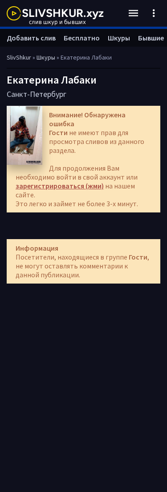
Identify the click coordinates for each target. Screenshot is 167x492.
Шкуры (119, 37)
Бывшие (151, 37)
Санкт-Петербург (36, 94)
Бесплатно (82, 37)
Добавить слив (31, 37)
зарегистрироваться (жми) (60, 185)
